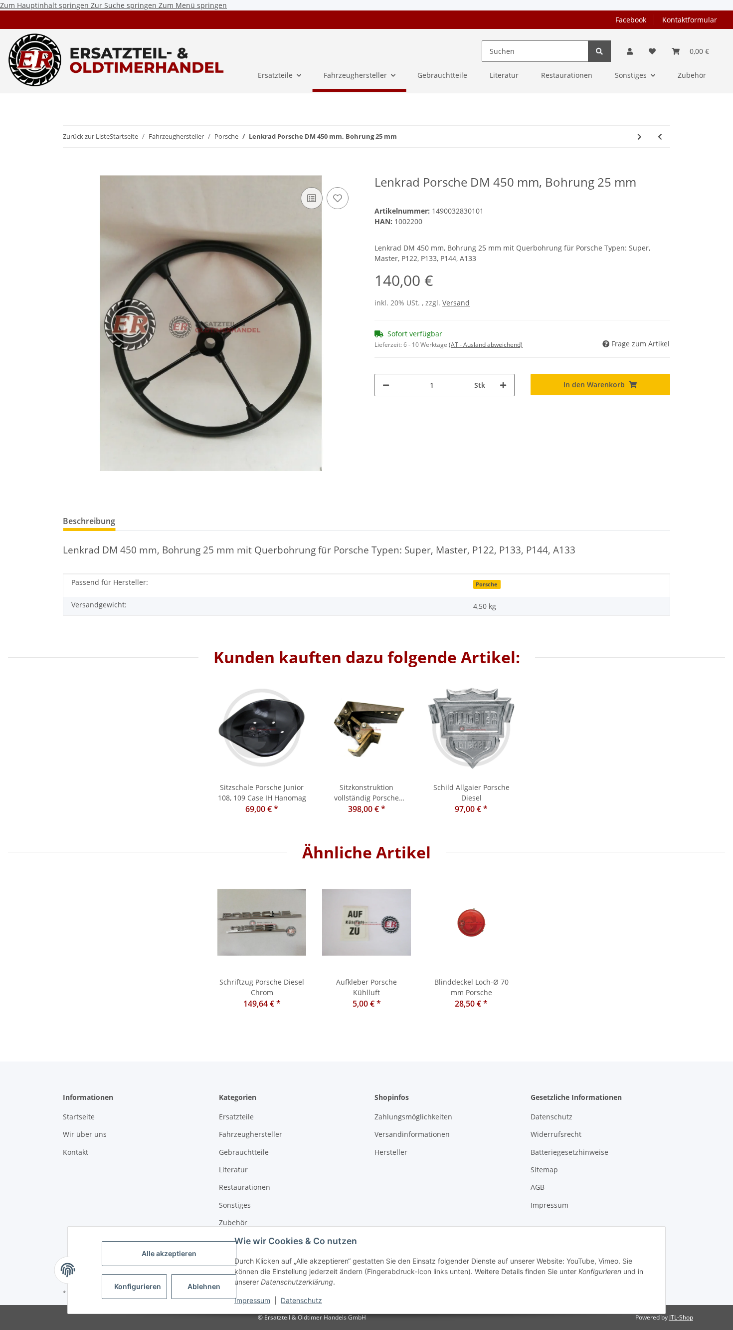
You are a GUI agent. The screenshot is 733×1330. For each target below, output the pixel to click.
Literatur (233, 1169)
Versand (456, 302)
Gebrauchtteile (244, 1152)
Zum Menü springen (193, 5)
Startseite (79, 1116)
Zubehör (233, 1222)
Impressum (252, 1300)
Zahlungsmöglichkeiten (413, 1116)
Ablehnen (203, 1286)
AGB (538, 1187)
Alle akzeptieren (169, 1253)
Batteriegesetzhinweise (569, 1152)
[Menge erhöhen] (503, 385)
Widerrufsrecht (556, 1134)
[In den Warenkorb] (71, 169)
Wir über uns (85, 1134)
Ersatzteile (236, 1116)
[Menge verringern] (386, 385)
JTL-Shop (681, 1317)
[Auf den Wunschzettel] (338, 198)
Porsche (487, 584)
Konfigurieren (137, 1286)
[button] (630, 51)
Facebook (630, 19)
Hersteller (390, 1152)
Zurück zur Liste (86, 136)
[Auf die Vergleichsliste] (312, 198)
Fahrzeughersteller (250, 1134)
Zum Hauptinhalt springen (45, 5)
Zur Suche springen (125, 5)
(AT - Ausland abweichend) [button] (486, 344)
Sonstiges (235, 1205)
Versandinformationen (412, 1134)
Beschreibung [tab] (89, 521)
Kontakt (75, 1152)
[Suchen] (599, 51)
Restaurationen (244, 1187)
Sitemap (544, 1169)
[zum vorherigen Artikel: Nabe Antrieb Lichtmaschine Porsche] (660, 136)
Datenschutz (301, 1300)
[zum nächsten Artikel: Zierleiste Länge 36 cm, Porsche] (639, 136)
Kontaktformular (689, 19)
